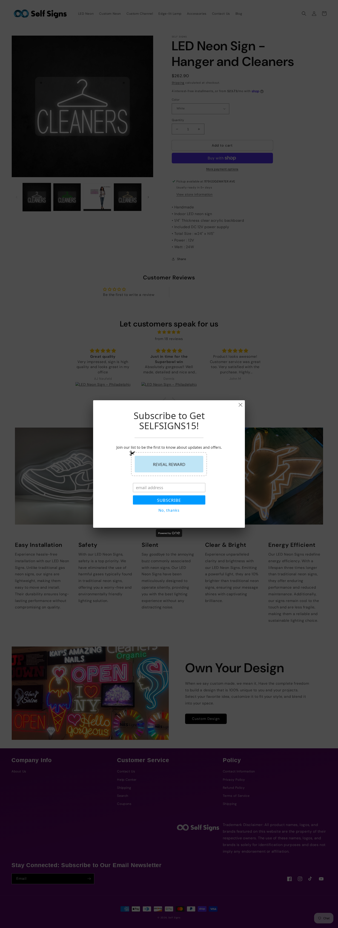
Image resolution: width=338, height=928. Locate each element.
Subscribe (169, 500)
